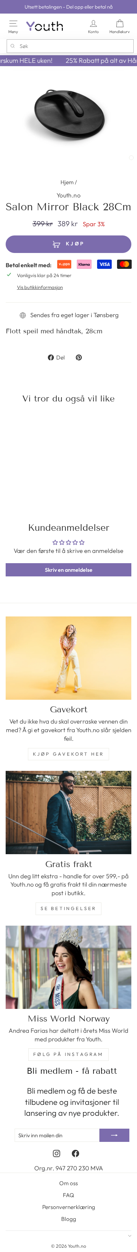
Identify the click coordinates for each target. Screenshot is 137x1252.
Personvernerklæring (68, 1206)
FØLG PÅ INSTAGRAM (68, 1054)
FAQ (68, 1194)
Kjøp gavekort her (68, 754)
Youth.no (68, 195)
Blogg (68, 1218)
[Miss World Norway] (68, 967)
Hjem (67, 182)
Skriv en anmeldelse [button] (68, 569)
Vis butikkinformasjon (40, 287)
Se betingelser (69, 908)
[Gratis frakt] (68, 812)
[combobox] (70, 46)
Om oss (68, 1183)
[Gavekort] (68, 658)
